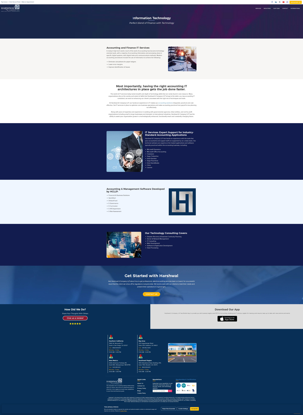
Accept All (194, 408)
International (295, 8)
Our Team (276, 8)
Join (170, 391)
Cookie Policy (141, 393)
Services (258, 8)
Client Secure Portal (15, 2)
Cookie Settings (183, 408)
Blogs (139, 391)
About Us (140, 383)
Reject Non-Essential (168, 408)
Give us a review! (75, 318)
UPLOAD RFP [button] (295, 2)
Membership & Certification (186, 379)
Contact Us (151, 294)
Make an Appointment (28, 2)
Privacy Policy (141, 388)
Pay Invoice (4, 2)
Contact (285, 8)
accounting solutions (165, 103)
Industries (267, 8)
